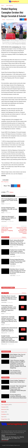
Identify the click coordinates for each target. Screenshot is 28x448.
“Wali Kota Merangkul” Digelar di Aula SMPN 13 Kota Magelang (8, 218)
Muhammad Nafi (4, 332)
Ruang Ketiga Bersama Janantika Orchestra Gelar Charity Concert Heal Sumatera (17, 262)
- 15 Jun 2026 (18, 256)
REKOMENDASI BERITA (8, 195)
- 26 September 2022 (10, 332)
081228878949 (4, 440)
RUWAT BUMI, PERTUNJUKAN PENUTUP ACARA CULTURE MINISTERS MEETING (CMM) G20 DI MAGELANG (9, 339)
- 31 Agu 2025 (18, 275)
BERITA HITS (5, 237)
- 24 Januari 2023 (7, 203)
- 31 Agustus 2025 (10, 302)
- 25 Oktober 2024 (8, 313)
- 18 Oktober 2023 (8, 212)
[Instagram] (4, 428)
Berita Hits (3, 409)
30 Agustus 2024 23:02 (10, 19)
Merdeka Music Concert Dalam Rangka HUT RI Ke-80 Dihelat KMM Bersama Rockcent (18, 271)
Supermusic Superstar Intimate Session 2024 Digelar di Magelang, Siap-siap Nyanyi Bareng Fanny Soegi (9, 319)
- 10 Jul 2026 (16, 246)
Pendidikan (3, 414)
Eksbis (2, 411)
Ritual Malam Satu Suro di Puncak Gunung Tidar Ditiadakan (17, 356)
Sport (2, 416)
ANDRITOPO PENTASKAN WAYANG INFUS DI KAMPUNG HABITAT (9, 329)
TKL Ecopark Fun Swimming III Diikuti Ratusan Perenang (15, 372)
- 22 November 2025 (10, 221)
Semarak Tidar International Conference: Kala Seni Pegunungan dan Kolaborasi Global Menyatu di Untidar (18, 389)
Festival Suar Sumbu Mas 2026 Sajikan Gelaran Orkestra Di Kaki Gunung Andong (17, 252)
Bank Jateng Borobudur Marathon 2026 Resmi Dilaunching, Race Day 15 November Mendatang (17, 242)
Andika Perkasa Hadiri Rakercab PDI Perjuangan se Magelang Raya (7, 230)
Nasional (3, 407)
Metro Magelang (4, 181)
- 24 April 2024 (7, 324)
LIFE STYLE (5, 293)
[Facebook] (21, 19)
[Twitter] (23, 19)
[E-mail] (25, 19)
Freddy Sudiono (4, 221)
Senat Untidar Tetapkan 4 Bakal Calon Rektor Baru (17, 381)
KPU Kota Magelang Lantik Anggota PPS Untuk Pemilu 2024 (9, 200)
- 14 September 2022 (10, 343)
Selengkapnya (24, 292)
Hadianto (3, 19)
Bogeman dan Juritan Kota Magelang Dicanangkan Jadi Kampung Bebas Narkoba (22, 230)
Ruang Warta (4, 419)
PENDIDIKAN (5, 377)
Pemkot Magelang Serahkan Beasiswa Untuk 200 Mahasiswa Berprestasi (18, 396)
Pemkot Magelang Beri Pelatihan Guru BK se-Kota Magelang (9, 209)
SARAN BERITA (6, 351)
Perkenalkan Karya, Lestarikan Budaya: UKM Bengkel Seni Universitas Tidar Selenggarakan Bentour (8, 308)
